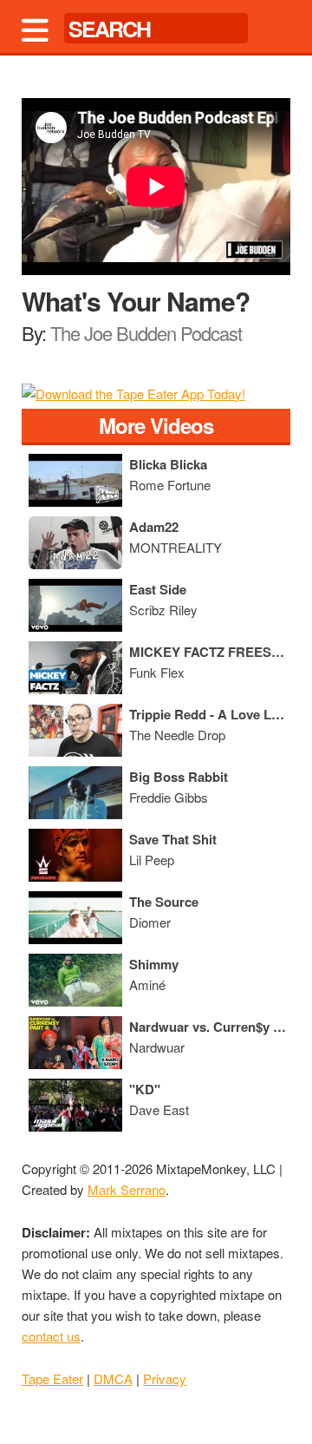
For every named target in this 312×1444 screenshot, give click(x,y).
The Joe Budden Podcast (146, 332)
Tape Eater (52, 1378)
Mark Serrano (127, 1189)
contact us (51, 1336)
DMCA (113, 1378)
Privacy (164, 1378)
